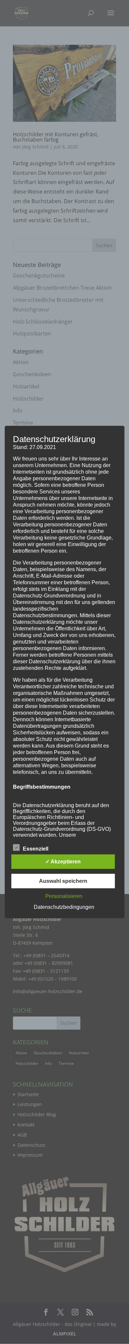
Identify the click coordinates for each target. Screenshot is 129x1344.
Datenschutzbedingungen (64, 907)
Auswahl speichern (63, 881)
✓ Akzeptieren (63, 861)
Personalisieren (63, 896)
